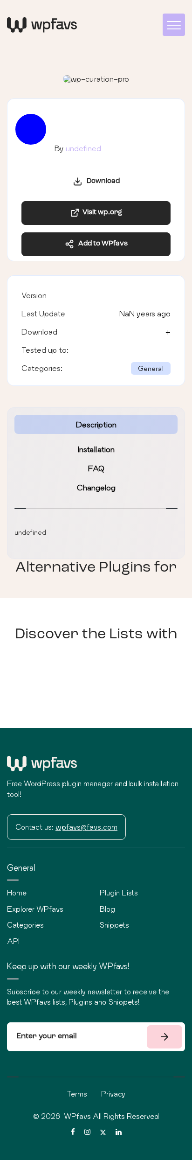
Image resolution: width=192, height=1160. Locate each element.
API (13, 941)
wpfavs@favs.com (86, 827)
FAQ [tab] (96, 468)
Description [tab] (96, 424)
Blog (107, 909)
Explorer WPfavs (35, 909)
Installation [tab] (96, 449)
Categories (25, 925)
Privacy (113, 1094)
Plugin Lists (119, 892)
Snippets (114, 925)
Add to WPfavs (101, 243)
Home (17, 892)
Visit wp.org (101, 212)
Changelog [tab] (96, 487)
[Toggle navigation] (174, 25)
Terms (77, 1094)
